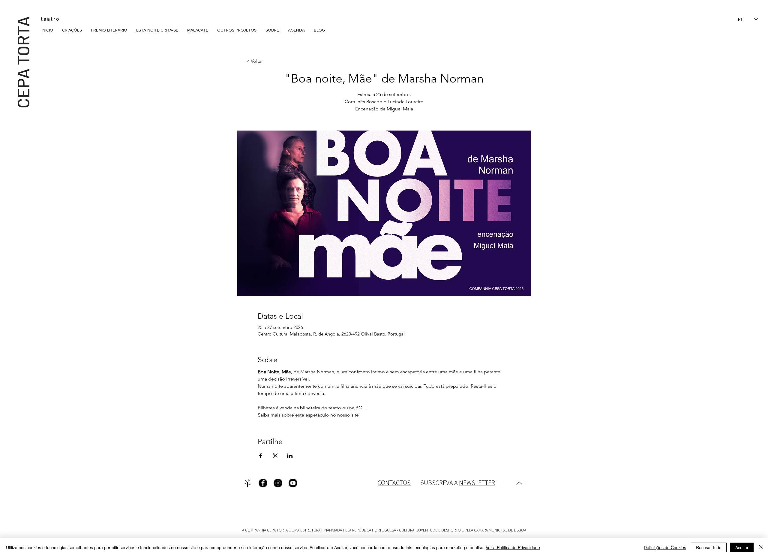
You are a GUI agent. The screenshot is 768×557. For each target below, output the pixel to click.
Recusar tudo (709, 547)
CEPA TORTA (23, 62)
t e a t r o (50, 19)
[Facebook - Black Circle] (263, 483)
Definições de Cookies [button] (665, 547)
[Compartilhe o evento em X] (275, 455)
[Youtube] (293, 483)
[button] (72, 30)
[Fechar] (760, 547)
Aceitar (741, 547)
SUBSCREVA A (457, 482)
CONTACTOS (394, 482)
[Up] (519, 483)
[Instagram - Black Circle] (278, 483)
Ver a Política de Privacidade (513, 547)
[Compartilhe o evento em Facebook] (260, 455)
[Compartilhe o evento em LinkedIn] (290, 455)
